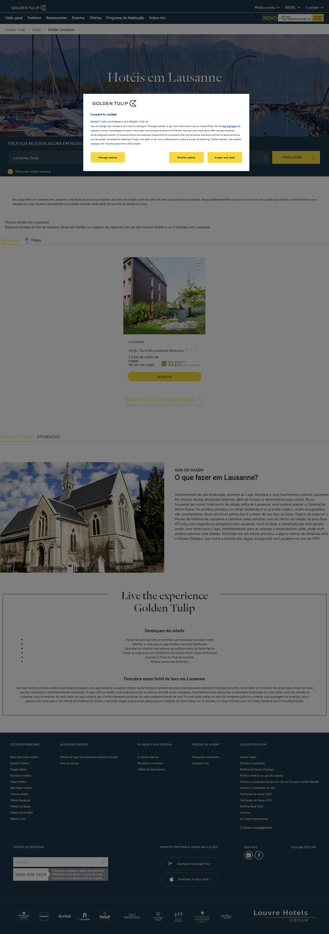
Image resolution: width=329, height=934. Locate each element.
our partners (229, 126)
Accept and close (225, 157)
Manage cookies (107, 157)
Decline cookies (186, 157)
